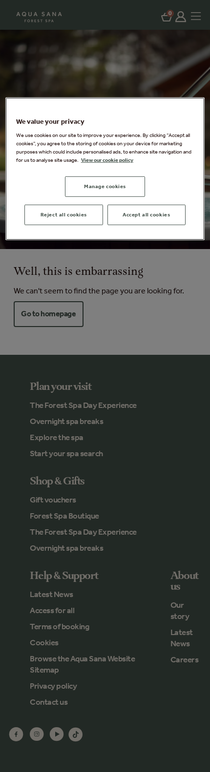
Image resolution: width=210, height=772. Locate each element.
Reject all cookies (64, 214)
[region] (105, 168)
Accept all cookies (146, 214)
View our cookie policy (107, 159)
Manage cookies (105, 186)
